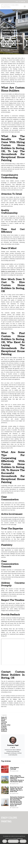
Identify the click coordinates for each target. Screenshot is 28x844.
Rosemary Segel (6, 49)
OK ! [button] (4, 841)
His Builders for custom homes (13, 270)
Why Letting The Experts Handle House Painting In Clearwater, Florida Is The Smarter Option (17, 779)
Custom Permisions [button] (13, 841)
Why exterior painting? (14, 768)
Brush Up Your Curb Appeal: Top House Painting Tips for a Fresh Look (16, 789)
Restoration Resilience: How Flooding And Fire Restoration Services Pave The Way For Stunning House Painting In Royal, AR (17, 801)
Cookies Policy (20, 838)
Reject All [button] (23, 841)
